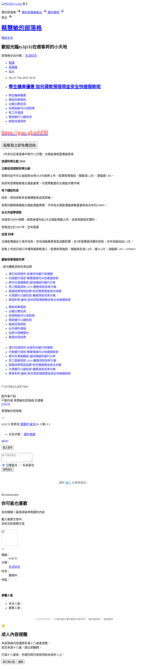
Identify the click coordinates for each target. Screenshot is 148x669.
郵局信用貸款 (17, 121)
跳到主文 (7, 37)
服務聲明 (108, 619)
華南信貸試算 (17, 337)
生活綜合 (31, 55)
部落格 (13, 67)
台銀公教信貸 (17, 104)
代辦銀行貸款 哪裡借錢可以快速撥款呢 (33, 278)
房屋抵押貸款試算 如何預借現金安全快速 (35, 291)
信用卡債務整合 (19, 332)
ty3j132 (5, 403)
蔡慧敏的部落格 (21, 28)
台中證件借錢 (17, 328)
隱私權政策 (94, 619)
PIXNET (47, 619)
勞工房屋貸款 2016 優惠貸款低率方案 (32, 286)
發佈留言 (7, 469)
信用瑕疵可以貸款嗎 (22, 108)
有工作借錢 (16, 112)
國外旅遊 (29, 434)
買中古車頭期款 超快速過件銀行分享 (32, 282)
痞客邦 (24, 424)
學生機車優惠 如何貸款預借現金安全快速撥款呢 (55, 86)
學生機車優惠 (17, 95)
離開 (20, 662)
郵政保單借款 (17, 99)
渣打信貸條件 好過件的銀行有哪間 (31, 273)
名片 (11, 71)
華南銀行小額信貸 (20, 116)
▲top (4, 440)
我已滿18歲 (9, 662)
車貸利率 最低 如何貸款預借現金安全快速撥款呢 (40, 299)
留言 (32, 424)
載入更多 (7, 447)
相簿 (11, 62)
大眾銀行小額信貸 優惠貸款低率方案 (32, 295)
